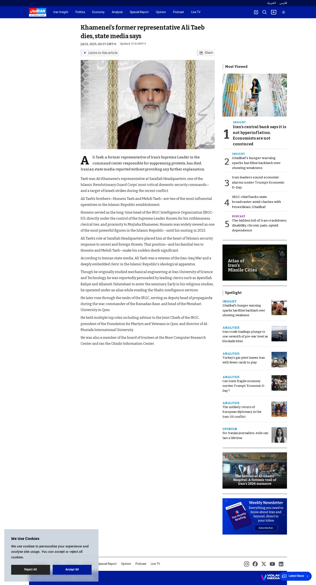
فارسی (283, 3)
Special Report (139, 12)
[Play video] (273, 12)
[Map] (256, 12)
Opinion (161, 12)
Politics (80, 12)
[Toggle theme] (283, 12)
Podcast (178, 12)
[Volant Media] (272, 578)
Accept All (72, 569)
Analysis (117, 12)
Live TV (196, 12)
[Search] (264, 12)
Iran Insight (60, 12)
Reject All (30, 569)
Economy (98, 12)
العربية (271, 3)
